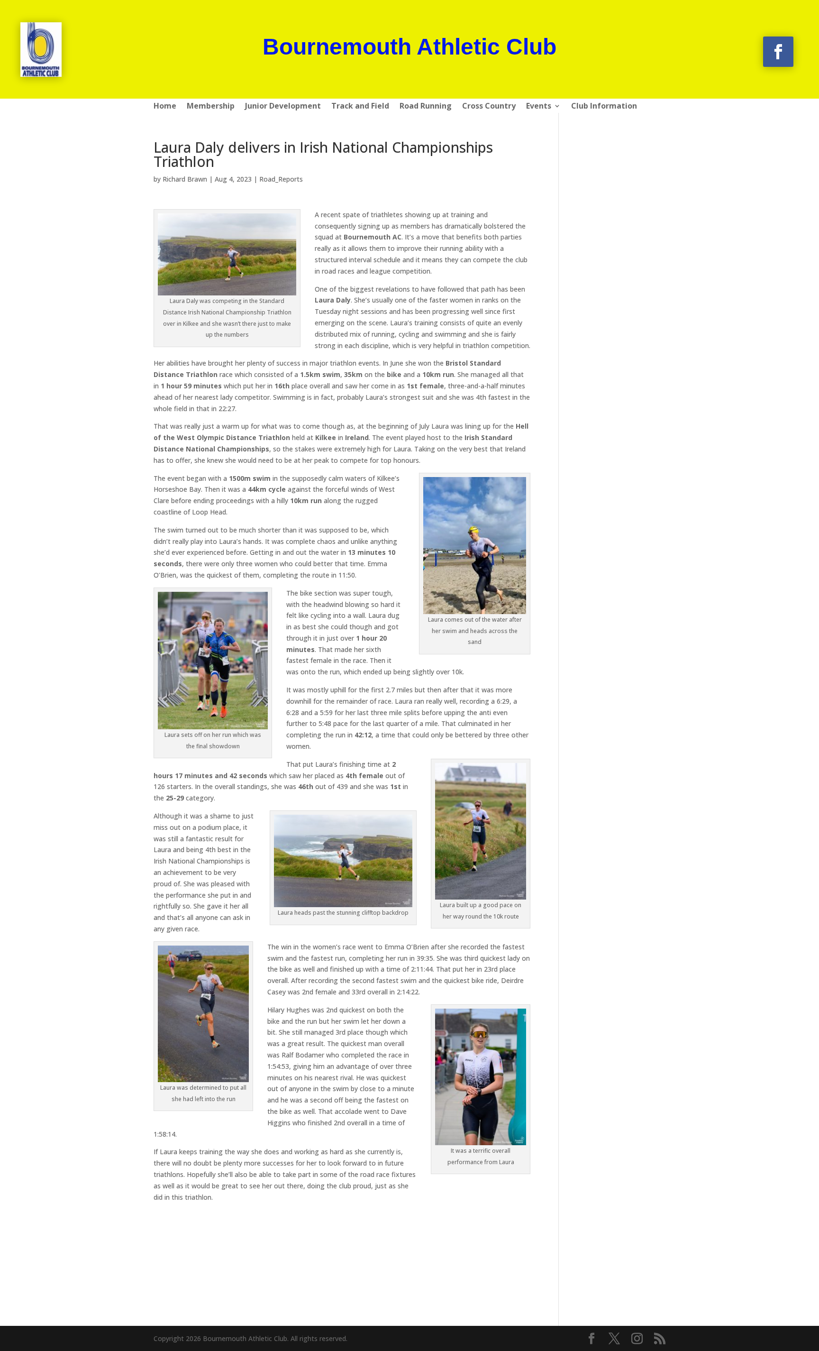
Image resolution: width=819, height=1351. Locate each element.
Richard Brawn (185, 179)
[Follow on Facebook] (778, 52)
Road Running (426, 106)
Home (165, 106)
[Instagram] (637, 1339)
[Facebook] (591, 1339)
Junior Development (283, 106)
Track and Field (360, 106)
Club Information (604, 106)
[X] (614, 1339)
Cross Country (489, 106)
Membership (211, 106)
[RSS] (659, 1339)
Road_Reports (281, 179)
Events (538, 106)
